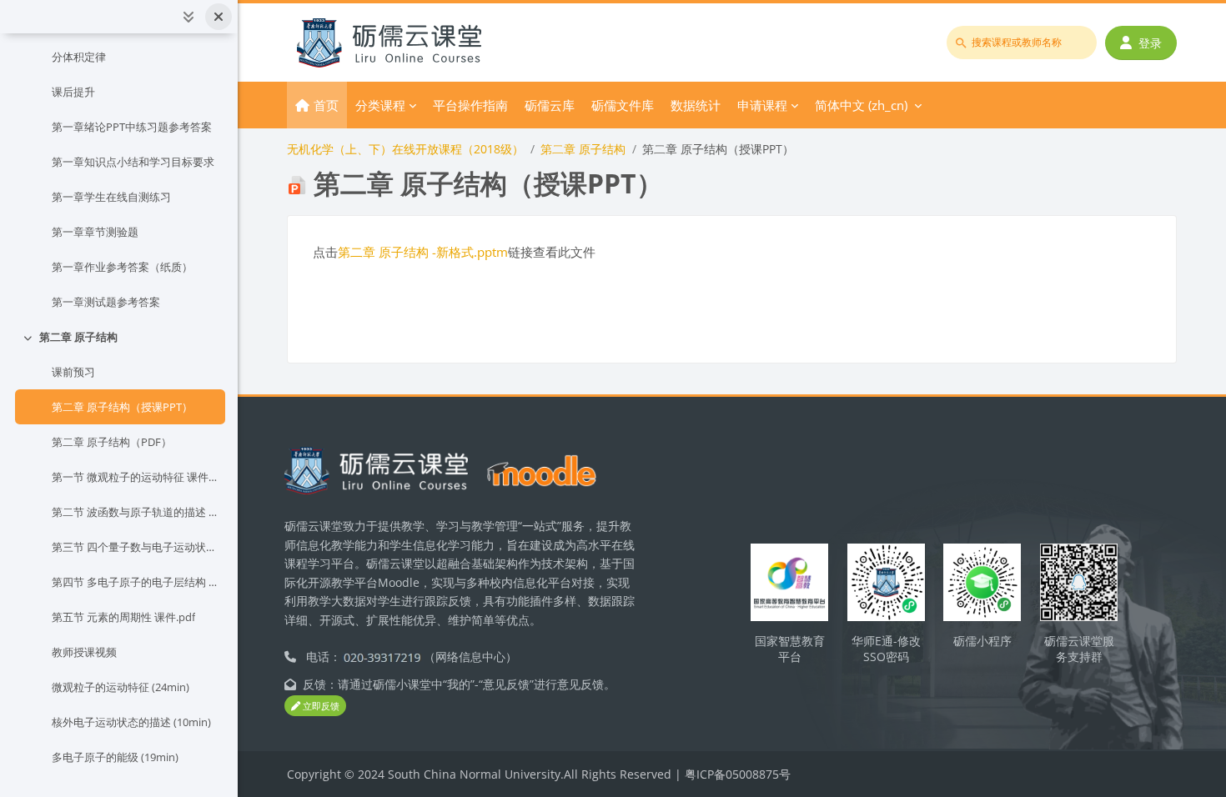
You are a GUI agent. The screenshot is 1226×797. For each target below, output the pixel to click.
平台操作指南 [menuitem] (470, 105)
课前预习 (73, 371)
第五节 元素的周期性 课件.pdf (123, 616)
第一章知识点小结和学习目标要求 (133, 161)
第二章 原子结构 (78, 336)
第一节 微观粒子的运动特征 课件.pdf (135, 476)
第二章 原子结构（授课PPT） (122, 406)
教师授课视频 (84, 651)
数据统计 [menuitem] (696, 105)
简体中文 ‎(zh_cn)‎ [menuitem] (861, 105)
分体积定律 (79, 56)
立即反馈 (319, 705)
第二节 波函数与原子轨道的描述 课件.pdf (135, 511)
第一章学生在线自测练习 (111, 196)
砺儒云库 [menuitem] (550, 105)
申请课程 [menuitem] (762, 105)
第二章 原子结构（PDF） (112, 441)
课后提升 (73, 91)
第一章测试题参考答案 (106, 301)
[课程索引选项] (188, 16)
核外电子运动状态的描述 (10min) (131, 721)
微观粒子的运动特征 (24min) (120, 686)
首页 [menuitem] (326, 105)
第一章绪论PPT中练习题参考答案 (132, 126)
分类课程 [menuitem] (380, 105)
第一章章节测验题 (95, 231)
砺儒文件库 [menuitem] (622, 105)
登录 (1150, 43)
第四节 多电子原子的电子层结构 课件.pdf (135, 581)
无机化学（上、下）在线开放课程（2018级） (405, 149)
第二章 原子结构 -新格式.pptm (423, 251)
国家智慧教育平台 (790, 648)
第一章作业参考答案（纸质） (122, 266)
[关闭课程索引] (218, 16)
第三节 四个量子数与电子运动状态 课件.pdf (135, 546)
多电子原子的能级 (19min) (115, 756)
